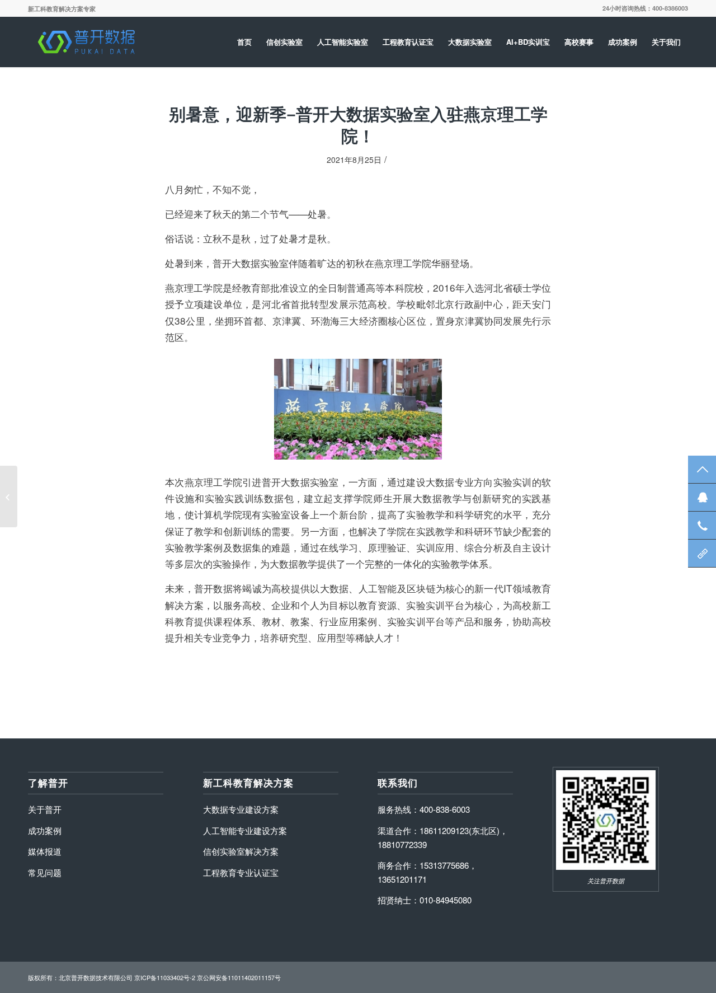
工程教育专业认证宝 (241, 872)
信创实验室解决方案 (241, 851)
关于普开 (45, 809)
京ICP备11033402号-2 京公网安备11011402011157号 (207, 977)
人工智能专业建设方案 (245, 830)
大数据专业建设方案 (241, 809)
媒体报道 (45, 851)
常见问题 (45, 872)
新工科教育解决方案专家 (62, 8)
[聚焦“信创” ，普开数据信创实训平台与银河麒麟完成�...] (8, 496)
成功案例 (45, 830)
